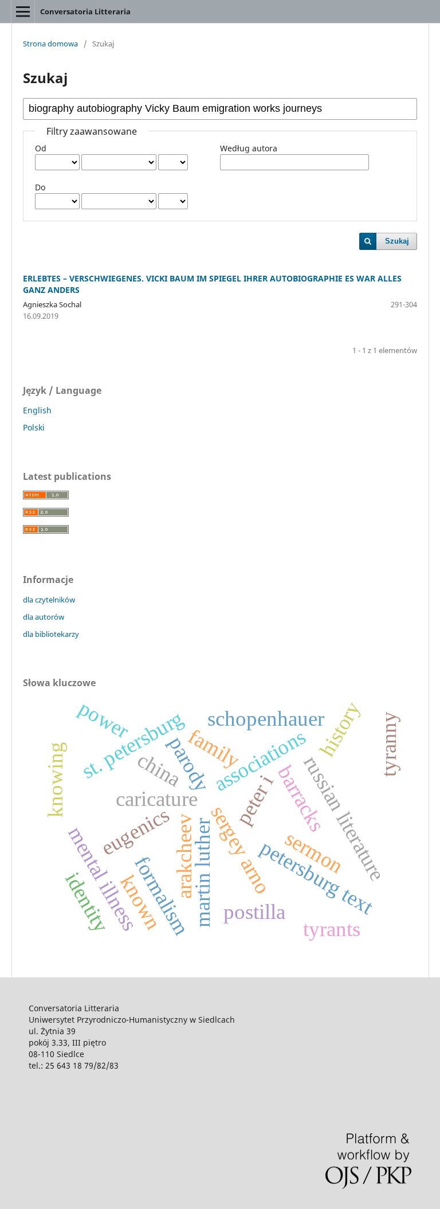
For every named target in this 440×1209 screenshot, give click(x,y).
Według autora (248, 148)
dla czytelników (49, 599)
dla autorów (43, 617)
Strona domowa (50, 43)
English (37, 410)
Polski (34, 427)
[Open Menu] (22, 11)
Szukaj (397, 241)
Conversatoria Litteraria (85, 11)
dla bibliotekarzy (51, 634)
